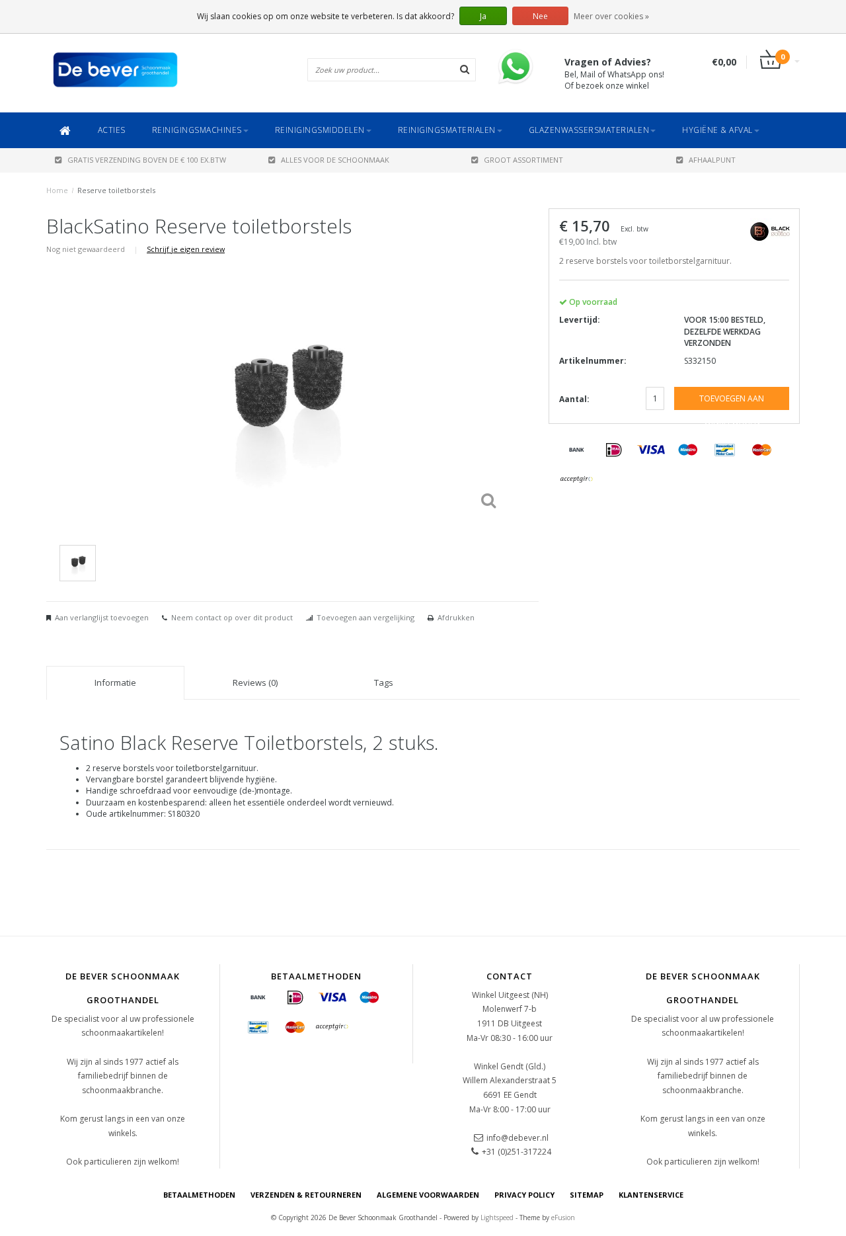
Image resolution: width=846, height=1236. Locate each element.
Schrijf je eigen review (186, 249)
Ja (483, 16)
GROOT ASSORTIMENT (523, 160)
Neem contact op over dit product (232, 617)
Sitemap (586, 1195)
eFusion (563, 1217)
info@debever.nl (517, 1137)
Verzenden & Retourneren (306, 1195)
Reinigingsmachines (197, 130)
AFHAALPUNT (712, 160)
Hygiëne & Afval (717, 130)
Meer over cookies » (611, 16)
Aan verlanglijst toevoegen (102, 617)
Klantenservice (651, 1195)
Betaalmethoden (199, 1195)
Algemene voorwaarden (428, 1195)
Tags (383, 682)
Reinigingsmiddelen (320, 130)
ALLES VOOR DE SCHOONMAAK (335, 160)
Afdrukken (456, 617)
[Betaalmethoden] (577, 450)
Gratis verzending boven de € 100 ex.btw (146, 160)
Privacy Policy (524, 1195)
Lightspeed (497, 1217)
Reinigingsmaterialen (447, 130)
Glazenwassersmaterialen (589, 130)
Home (57, 190)
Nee (540, 16)
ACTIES (112, 130)
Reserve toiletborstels (116, 190)
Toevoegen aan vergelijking (365, 617)
